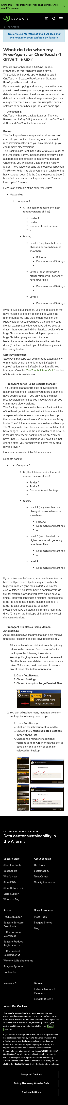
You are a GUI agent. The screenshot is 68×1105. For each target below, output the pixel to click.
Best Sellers (10, 871)
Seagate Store (11, 859)
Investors (9, 983)
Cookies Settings (31, 1092)
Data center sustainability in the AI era (29, 838)
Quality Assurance (45, 882)
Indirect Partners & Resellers (44, 991)
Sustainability (42, 871)
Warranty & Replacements (18, 961)
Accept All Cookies (31, 1074)
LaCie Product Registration (11, 953)
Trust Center (41, 877)
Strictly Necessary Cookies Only (31, 1083)
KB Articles (13, 27)
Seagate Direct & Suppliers (43, 1001)
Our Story (40, 865)
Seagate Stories (43, 923)
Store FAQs (10, 882)
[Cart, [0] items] (46, 18)
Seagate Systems (13, 966)
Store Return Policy (14, 888)
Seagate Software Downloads (13, 924)
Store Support (11, 894)
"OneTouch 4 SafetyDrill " (40, 370)
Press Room (41, 917)
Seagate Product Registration (13, 943)
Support (8, 911)
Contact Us (10, 972)
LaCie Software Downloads (12, 934)
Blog (37, 928)
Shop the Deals (12, 865)
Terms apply (13, 8)
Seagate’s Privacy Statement (15, 1051)
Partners (39, 983)
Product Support (13, 917)
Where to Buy (11, 900)
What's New (10, 877)
